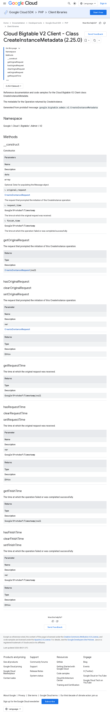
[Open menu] (4, 3)
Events (86, 666)
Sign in (103, 3)
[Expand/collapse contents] (19, 48)
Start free (98, 12)
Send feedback (95, 34)
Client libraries (57, 12)
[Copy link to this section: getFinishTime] (25, 491)
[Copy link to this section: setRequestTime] (28, 420)
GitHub (60, 662)
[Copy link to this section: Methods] (21, 137)
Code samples (63, 673)
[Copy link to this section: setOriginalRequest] (32, 294)
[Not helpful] (104, 23)
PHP (41, 12)
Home (5, 23)
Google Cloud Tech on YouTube (93, 681)
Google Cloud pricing (12, 666)
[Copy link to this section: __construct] (22, 145)
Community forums (39, 662)
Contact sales (9, 678)
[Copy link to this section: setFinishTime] (24, 545)
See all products (10, 662)
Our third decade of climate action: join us (79, 695)
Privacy (21, 695)
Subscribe (50, 701)
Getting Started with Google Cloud (66, 667)
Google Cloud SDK (21, 12)
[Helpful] (100, 23)
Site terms (32, 695)
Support (33, 666)
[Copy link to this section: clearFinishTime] (27, 539)
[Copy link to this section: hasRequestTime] (28, 407)
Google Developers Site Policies (80, 640)
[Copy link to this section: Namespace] (25, 119)
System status (36, 676)
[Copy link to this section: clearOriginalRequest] (34, 288)
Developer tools (35, 23)
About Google (9, 695)
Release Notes (36, 671)
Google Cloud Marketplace (9, 672)
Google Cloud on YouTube (95, 676)
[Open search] (69, 3)
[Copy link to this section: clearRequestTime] (30, 413)
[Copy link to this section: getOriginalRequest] (32, 240)
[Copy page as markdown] (94, 40)
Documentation (18, 23)
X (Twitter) (88, 671)
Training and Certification (68, 685)
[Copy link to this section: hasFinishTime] (25, 532)
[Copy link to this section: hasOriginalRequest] (32, 282)
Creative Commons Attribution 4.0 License (81, 637)
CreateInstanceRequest (17, 195)
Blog (85, 662)
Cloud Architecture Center (65, 679)
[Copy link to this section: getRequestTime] (28, 366)
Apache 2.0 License (42, 640)
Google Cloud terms (49, 695)
